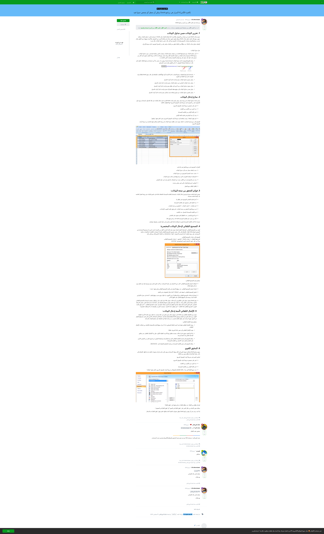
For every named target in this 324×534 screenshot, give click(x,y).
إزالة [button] (8, 531)
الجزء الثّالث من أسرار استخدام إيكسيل (150, 28)
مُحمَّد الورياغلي (194, 491)
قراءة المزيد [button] (255, 531)
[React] (140, 415)
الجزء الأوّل (164, 28)
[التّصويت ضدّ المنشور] (204, 29)
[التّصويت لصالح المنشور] (204, 26)
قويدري (196, 470)
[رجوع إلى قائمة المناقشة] (321, 2)
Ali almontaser (185, 428)
